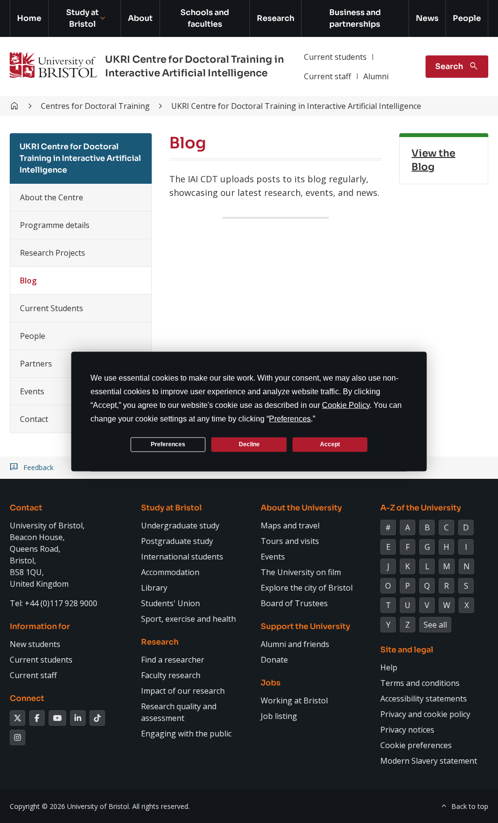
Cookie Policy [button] (346, 405)
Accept (330, 444)
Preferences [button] (290, 418)
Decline (249, 444)
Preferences (168, 444)
